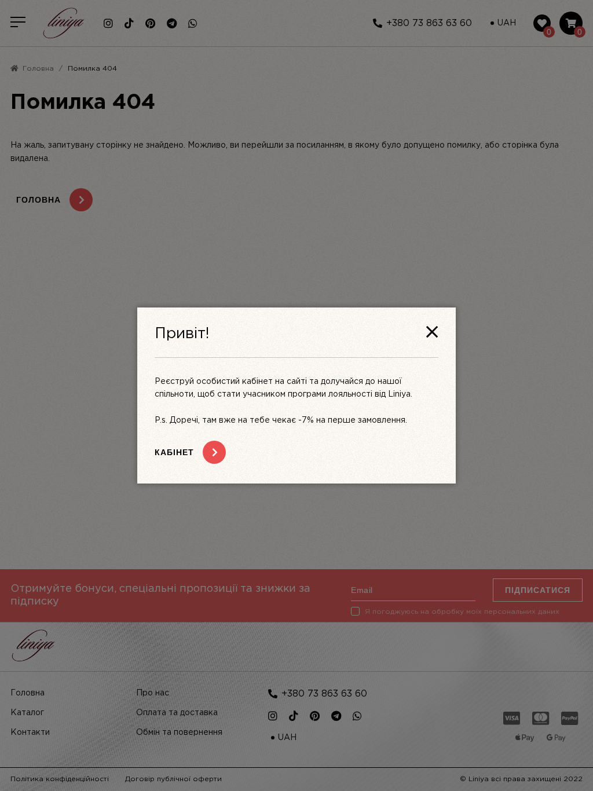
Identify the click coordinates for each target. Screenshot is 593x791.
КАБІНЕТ (174, 452)
